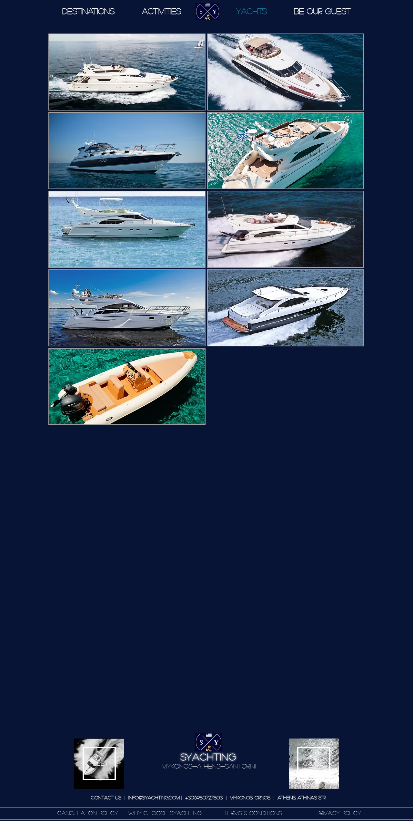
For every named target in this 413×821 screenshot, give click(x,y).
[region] (99, 764)
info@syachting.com (154, 797)
